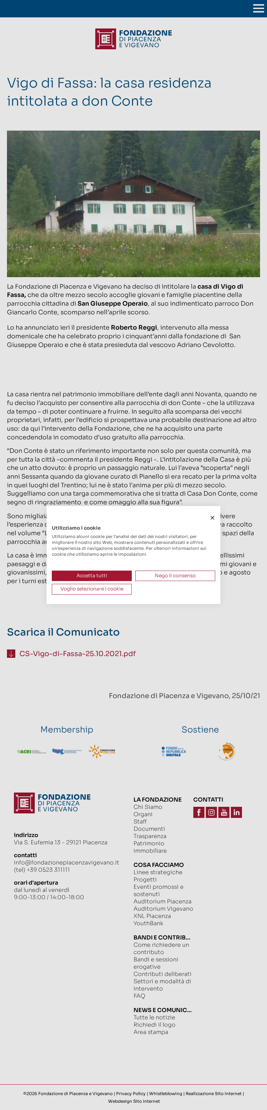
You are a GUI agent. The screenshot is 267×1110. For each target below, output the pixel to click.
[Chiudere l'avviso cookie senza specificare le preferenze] (212, 518)
